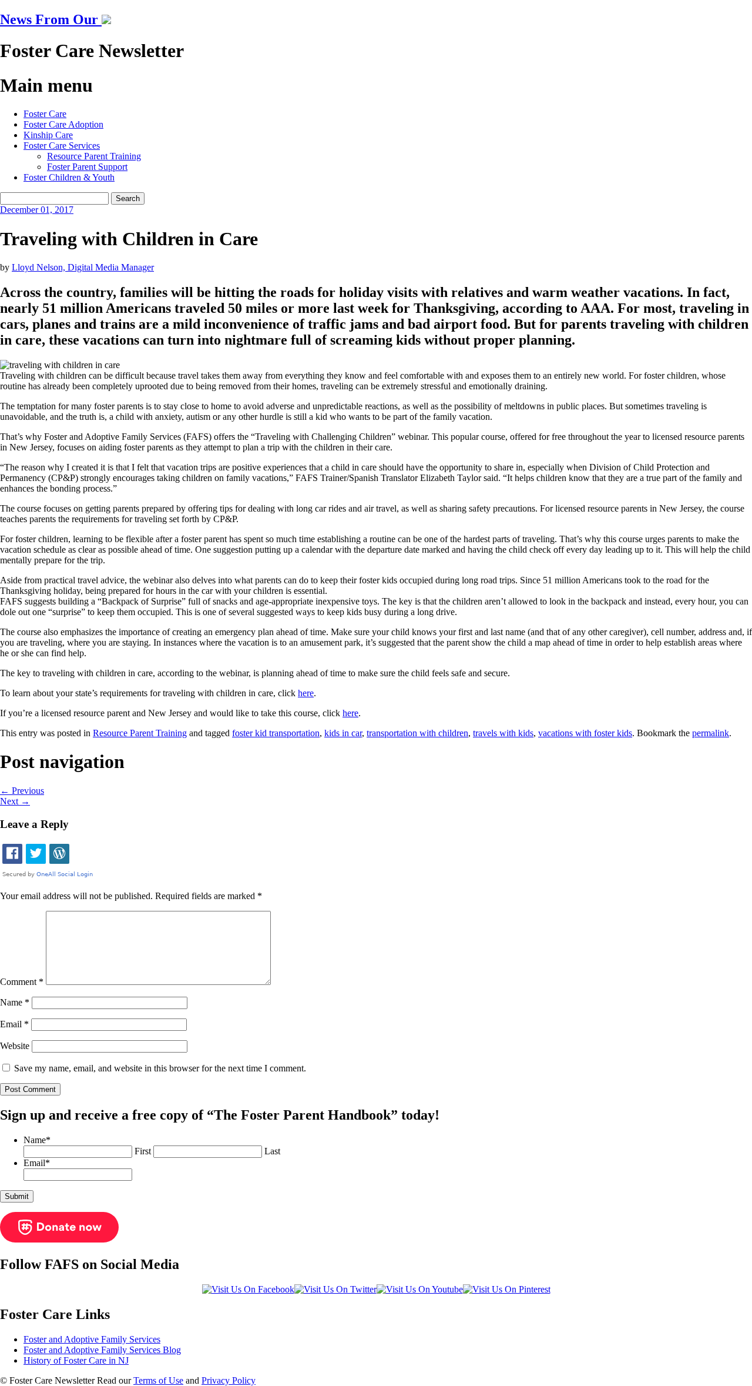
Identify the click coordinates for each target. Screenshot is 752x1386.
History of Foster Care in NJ (76, 1360)
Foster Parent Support (87, 167)
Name (14, 1002)
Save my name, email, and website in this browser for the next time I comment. (160, 1068)
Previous (22, 791)
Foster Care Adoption (63, 124)
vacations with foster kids (585, 733)
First (143, 1151)
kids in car (343, 733)
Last (272, 1151)
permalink (710, 733)
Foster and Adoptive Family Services (92, 1339)
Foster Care (45, 114)
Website (14, 1046)
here (306, 693)
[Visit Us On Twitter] (335, 1289)
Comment (21, 982)
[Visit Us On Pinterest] (506, 1289)
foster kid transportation (276, 733)
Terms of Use (158, 1380)
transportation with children (417, 733)
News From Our (51, 19)
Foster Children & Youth (69, 177)
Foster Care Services (62, 146)
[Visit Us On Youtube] (420, 1289)
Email (14, 1024)
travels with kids (503, 733)
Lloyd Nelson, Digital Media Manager (83, 267)
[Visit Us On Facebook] (248, 1289)
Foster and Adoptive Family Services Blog (102, 1350)
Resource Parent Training (94, 156)
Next (15, 801)
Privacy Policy (229, 1380)
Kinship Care (48, 135)
